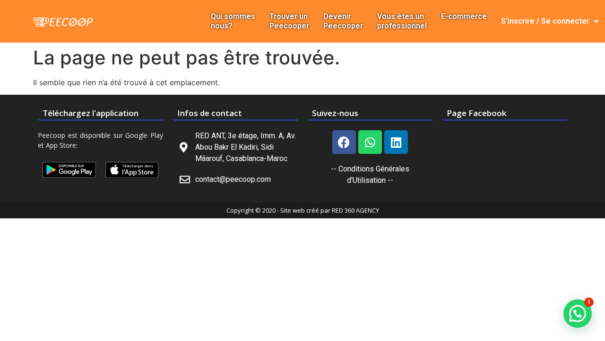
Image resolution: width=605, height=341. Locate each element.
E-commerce (464, 16)
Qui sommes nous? (233, 21)
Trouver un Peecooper (289, 21)
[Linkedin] (396, 142)
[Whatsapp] (370, 142)
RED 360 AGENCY (355, 210)
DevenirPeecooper (343, 21)
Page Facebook (476, 113)
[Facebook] (344, 142)
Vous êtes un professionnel (402, 21)
